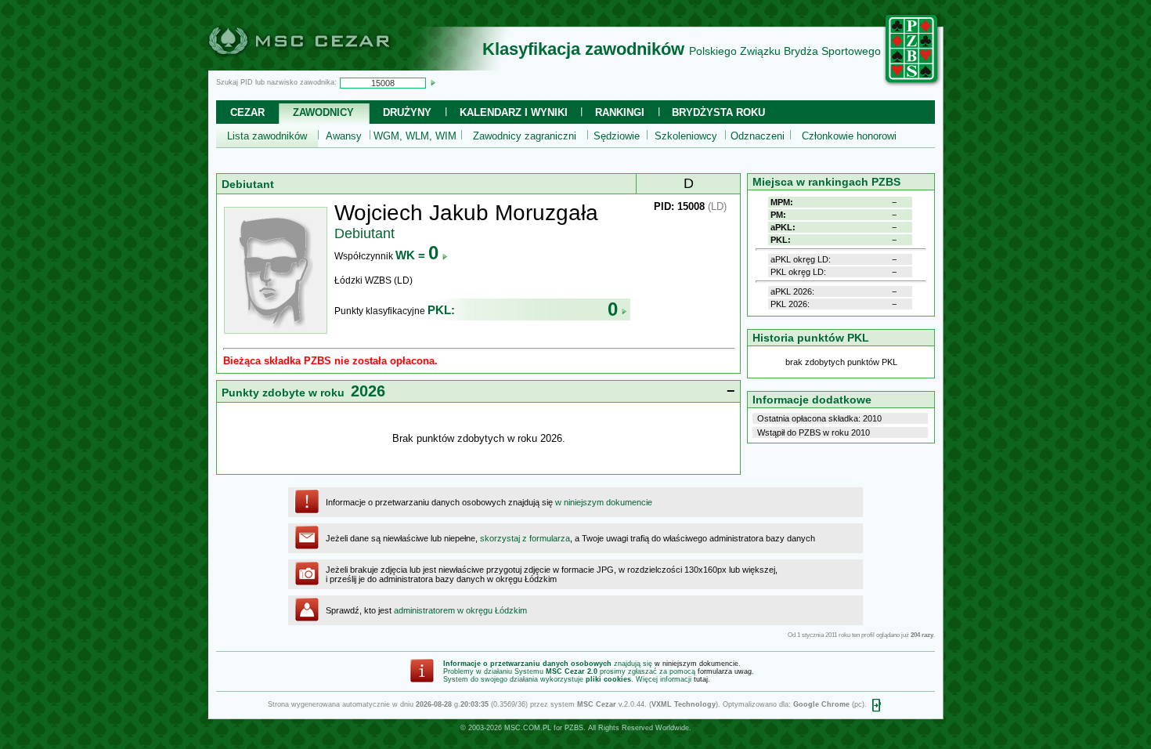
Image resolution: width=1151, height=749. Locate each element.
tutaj (701, 679)
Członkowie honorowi (849, 136)
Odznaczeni (758, 136)
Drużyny (407, 112)
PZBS (574, 728)
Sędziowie (617, 136)
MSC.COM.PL (527, 728)
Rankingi (619, 112)
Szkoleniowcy (686, 136)
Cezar (247, 112)
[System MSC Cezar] (324, 66)
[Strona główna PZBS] (912, 84)
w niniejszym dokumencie (603, 502)
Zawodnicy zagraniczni (524, 136)
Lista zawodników (267, 136)
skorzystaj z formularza (525, 538)
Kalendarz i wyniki (514, 112)
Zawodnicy (323, 112)
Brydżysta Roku (718, 112)
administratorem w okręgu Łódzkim (460, 610)
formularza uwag (725, 671)
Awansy (344, 136)
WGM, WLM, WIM (414, 136)
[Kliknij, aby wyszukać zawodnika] (433, 82)
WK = (416, 255)
